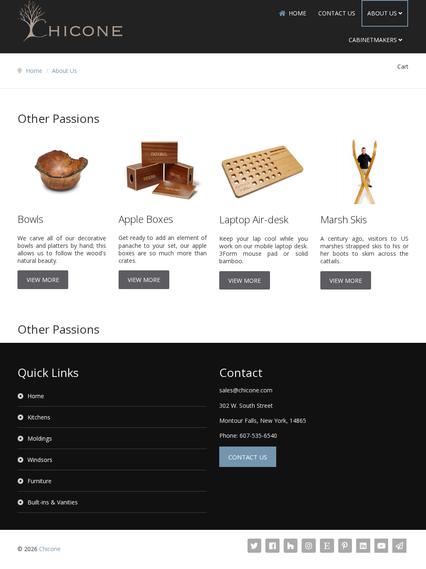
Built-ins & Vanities (52, 502)
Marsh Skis (343, 219)
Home (297, 13)
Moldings (39, 438)
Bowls (30, 219)
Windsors (39, 460)
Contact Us (336, 13)
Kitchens (38, 417)
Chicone (50, 549)
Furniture (39, 481)
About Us (382, 13)
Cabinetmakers (373, 40)
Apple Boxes (146, 219)
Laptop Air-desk (253, 219)
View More (43, 280)
